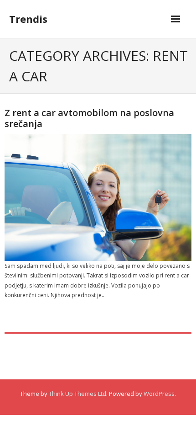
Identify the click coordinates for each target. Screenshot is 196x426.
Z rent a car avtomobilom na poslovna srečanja (89, 118)
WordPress (159, 393)
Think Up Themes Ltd (77, 393)
